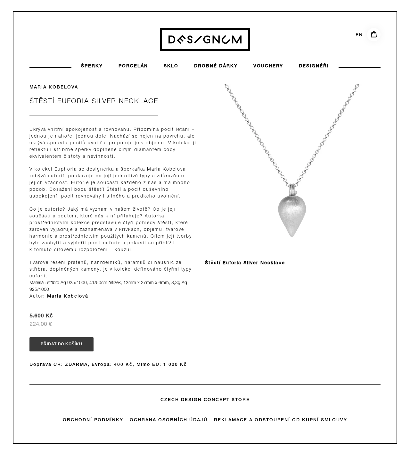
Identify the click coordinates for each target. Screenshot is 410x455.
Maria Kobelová (67, 296)
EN (359, 35)
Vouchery (268, 66)
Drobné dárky (216, 66)
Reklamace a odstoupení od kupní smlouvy (280, 420)
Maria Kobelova (53, 87)
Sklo (171, 66)
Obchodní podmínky (93, 420)
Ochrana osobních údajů (169, 420)
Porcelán (133, 66)
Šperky (92, 66)
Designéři (314, 66)
